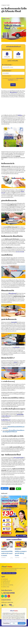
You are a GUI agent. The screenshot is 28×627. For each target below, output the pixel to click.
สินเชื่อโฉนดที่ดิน (18, 549)
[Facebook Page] (5, 596)
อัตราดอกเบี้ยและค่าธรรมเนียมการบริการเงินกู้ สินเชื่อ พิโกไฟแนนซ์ (13, 431)
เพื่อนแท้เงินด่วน (13, 92)
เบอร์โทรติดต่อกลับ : (7, 71)
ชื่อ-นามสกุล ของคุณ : (7, 65)
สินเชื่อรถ (20, 115)
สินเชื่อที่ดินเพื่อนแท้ (6, 581)
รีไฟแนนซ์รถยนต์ (12, 293)
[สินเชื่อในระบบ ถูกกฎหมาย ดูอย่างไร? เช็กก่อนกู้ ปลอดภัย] (21, 544)
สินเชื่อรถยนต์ (4, 493)
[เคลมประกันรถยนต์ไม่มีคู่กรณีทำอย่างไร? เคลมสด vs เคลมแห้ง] (7, 544)
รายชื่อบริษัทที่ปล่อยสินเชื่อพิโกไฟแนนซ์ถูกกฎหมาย (13, 427)
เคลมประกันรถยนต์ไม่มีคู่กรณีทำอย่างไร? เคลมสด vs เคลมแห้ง (7, 553)
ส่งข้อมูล (13, 85)
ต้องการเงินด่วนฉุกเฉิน (19, 458)
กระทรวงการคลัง (20, 252)
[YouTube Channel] (9, 596)
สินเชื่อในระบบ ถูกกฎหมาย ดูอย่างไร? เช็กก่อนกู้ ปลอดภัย (21, 553)
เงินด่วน (15, 362)
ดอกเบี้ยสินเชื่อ (16, 347)
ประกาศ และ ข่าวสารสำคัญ (7, 585)
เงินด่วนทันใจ (14, 322)
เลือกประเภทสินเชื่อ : (7, 49)
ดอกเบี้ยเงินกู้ (5, 579)
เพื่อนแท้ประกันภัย (6, 583)
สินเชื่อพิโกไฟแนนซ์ (5, 420)
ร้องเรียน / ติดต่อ (5, 586)
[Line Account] (2, 596)
